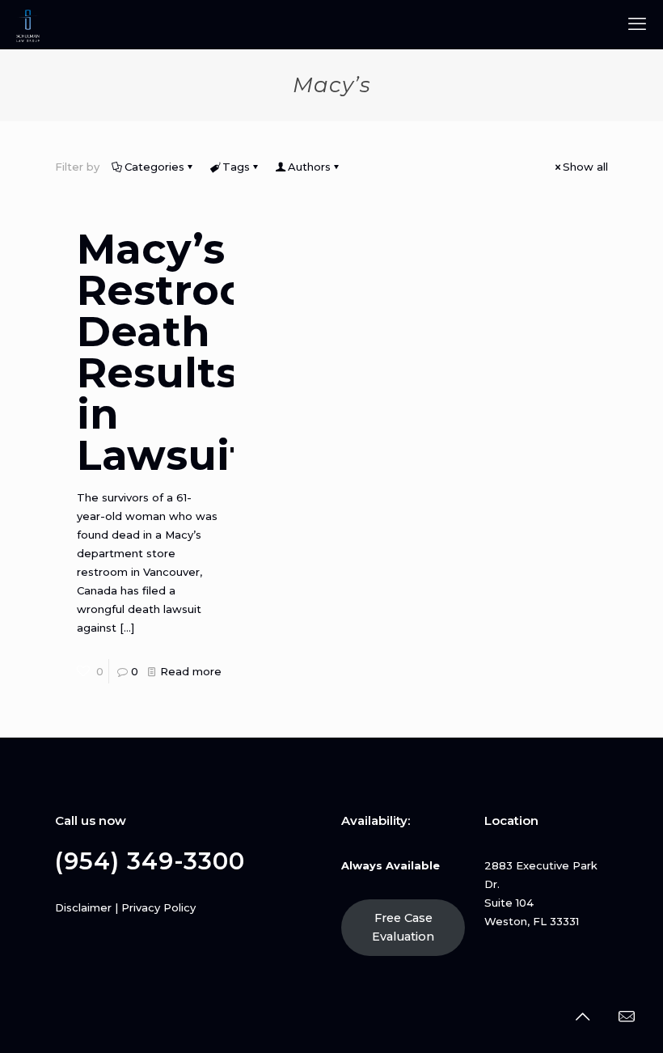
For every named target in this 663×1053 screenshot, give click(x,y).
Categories (154, 166)
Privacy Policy (158, 907)
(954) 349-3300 (150, 861)
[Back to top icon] (582, 1016)
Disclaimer (83, 907)
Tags (236, 166)
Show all (585, 166)
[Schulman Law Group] (28, 24)
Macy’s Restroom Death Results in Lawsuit (183, 352)
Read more (191, 671)
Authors (309, 166)
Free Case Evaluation (403, 927)
